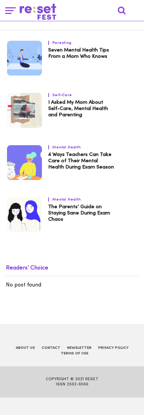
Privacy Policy (113, 348)
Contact (51, 348)
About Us (25, 348)
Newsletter (79, 348)
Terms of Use (74, 353)
